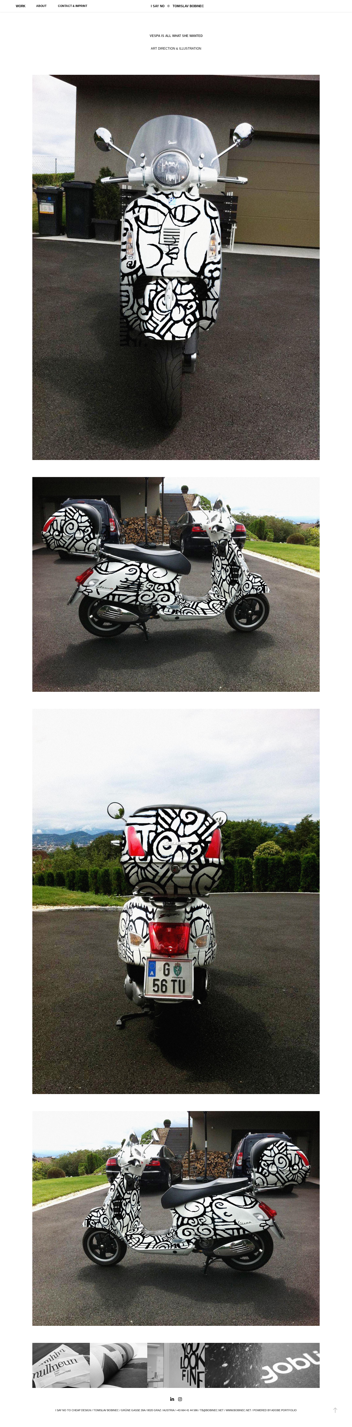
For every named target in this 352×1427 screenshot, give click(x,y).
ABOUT (41, 6)
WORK (20, 6)
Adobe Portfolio (284, 1410)
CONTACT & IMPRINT (72, 6)
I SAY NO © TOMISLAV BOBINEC (177, 6)
